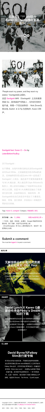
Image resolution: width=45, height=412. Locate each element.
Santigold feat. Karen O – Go (14, 150)
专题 (20, 408)
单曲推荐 (30, 211)
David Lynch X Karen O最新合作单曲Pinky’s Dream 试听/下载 (22, 310)
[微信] (25, 36)
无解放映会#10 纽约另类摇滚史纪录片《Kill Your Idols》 (22, 265)
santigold (16, 211)
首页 (3, 408)
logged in (14, 242)
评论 (16, 408)
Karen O (9, 211)
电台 (25, 408)
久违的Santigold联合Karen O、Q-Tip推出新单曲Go (22, 19)
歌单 (33, 408)
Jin (36, 26)
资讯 (36, 211)
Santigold (11, 98)
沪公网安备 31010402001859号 (26, 404)
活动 (29, 408)
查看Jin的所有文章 (35, 217)
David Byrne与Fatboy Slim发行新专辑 (22, 354)
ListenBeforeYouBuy (10, 153)
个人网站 (17, 217)
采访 (12, 408)
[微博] (28, 36)
